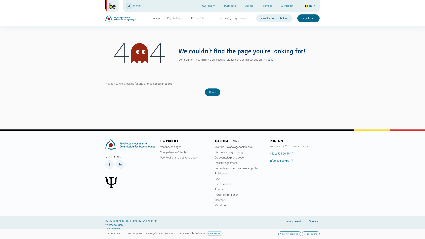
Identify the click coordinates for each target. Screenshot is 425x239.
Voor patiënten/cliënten (174, 152)
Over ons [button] (207, 5)
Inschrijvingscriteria (226, 162)
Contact (267, 5)
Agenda (249, 5)
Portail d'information (227, 194)
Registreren (308, 18)
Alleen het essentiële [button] (290, 234)
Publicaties (230, 5)
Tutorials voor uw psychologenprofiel (236, 168)
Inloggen (288, 5)
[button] (133, 5)
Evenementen (223, 184)
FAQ (217, 178)
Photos (219, 189)
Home (212, 92)
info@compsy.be (279, 160)
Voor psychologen (170, 147)
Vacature (220, 205)
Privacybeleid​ (293, 221)
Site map (314, 221)
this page (267, 59)
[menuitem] (152, 18)
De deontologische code (229, 157)
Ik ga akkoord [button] (310, 234)
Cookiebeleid (214, 233)
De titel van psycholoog (229, 152)
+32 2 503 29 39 (280, 153)
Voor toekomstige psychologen (178, 157)
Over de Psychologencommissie (234, 147)
